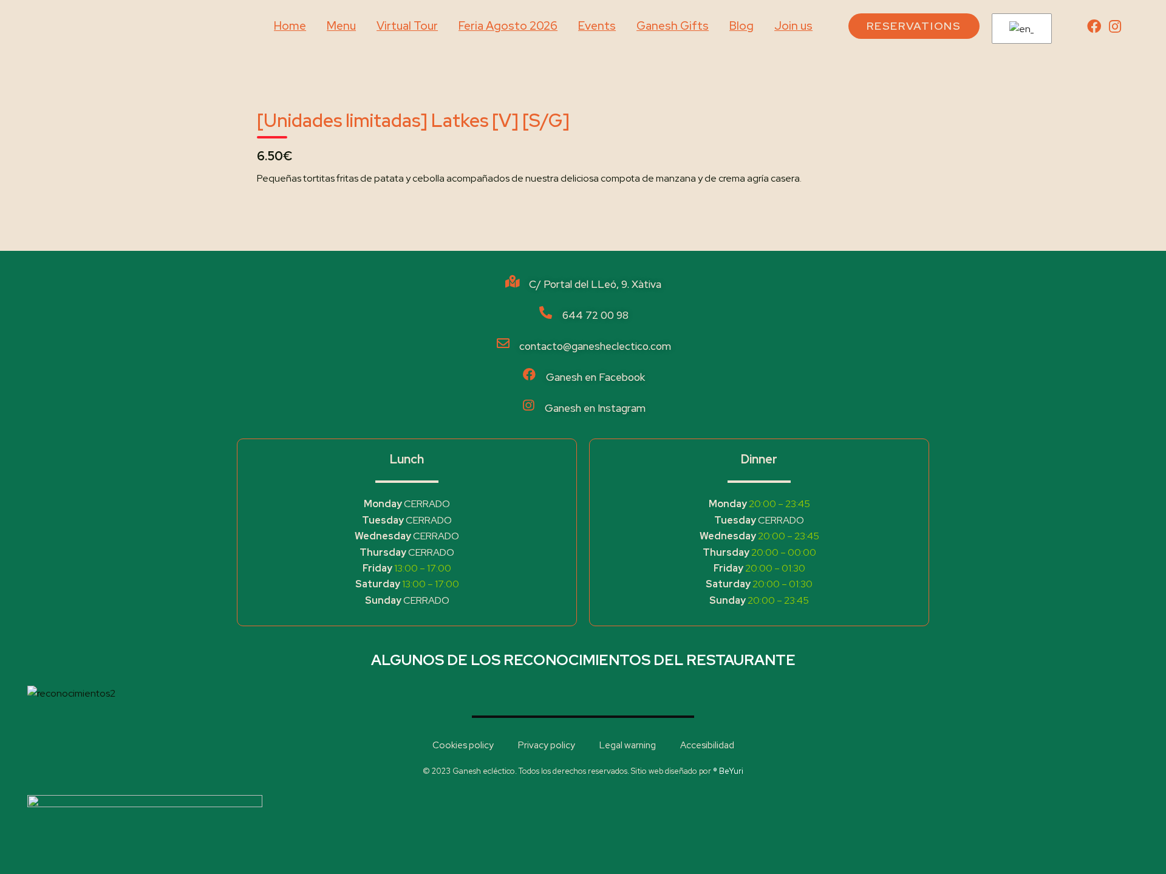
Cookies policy (463, 745)
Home (290, 25)
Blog (741, 25)
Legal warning (627, 745)
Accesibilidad (707, 745)
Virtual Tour (407, 25)
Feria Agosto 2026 (508, 25)
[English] (1019, 28)
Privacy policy (546, 745)
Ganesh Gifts (672, 25)
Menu (341, 25)
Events (597, 25)
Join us (793, 25)
